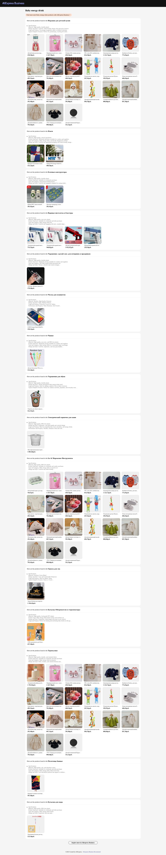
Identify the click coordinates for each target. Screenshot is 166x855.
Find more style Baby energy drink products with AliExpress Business (48, 15)
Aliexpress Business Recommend (92, 852)
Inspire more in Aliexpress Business (83, 842)
